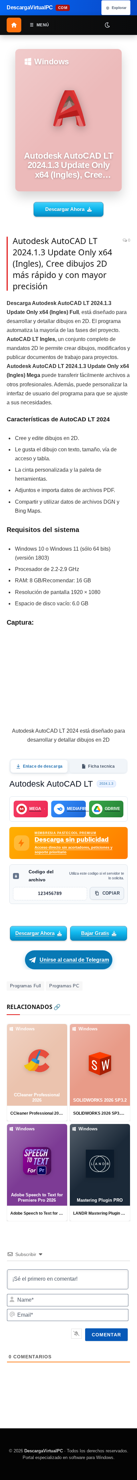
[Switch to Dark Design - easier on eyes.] (107, 25)
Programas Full (25, 985)
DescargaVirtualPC (43, 1450)
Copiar (111, 893)
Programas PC (64, 985)
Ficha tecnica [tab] (101, 766)
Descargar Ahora (64, 209)
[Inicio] (14, 25)
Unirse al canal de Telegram (74, 960)
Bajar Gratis (95, 933)
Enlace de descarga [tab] (43, 766)
